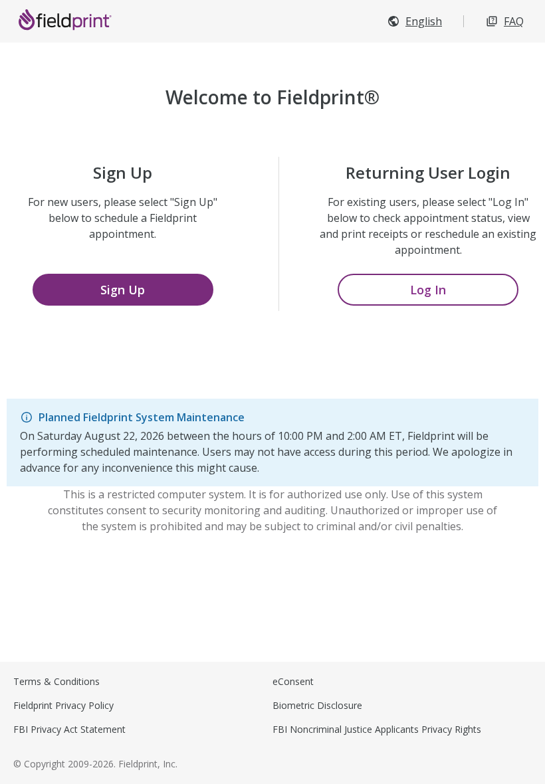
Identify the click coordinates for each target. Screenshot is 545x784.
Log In (428, 290)
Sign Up (122, 290)
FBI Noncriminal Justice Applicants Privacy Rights (376, 729)
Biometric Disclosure (317, 705)
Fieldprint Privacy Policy (63, 705)
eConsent (293, 681)
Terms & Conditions (56, 681)
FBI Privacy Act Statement (69, 729)
